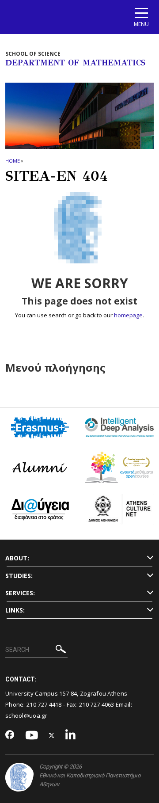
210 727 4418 (44, 704)
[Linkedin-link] (70, 736)
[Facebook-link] (10, 735)
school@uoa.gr (26, 715)
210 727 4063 (96, 704)
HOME (12, 160)
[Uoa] (19, 777)
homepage (128, 315)
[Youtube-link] (31, 736)
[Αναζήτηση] (60, 650)
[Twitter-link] (52, 735)
